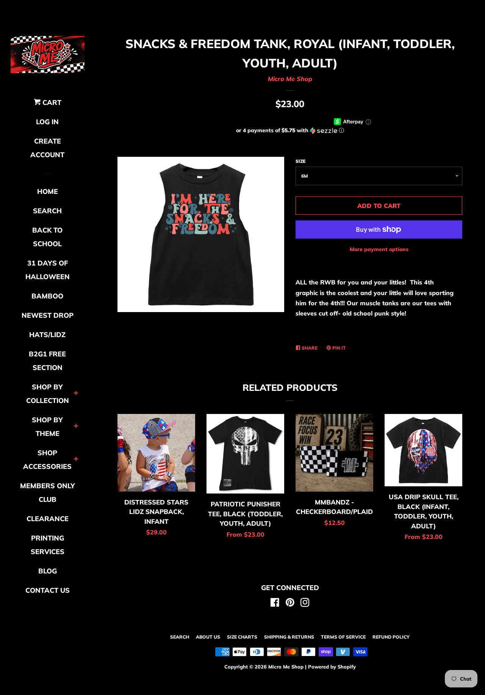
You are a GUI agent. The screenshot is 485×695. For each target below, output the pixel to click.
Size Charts (242, 637)
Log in (47, 121)
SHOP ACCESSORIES (47, 459)
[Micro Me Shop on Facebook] (275, 604)
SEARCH (47, 210)
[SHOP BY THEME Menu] (76, 426)
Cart (51, 102)
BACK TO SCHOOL (47, 237)
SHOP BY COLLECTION (47, 394)
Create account (47, 148)
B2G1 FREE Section (47, 361)
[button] (289, 130)
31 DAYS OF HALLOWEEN (47, 270)
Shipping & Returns (289, 637)
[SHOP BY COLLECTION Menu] (76, 393)
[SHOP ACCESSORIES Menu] (76, 459)
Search (179, 637)
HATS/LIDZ (47, 334)
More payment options (379, 249)
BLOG (47, 571)
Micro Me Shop (290, 79)
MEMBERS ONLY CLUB (47, 492)
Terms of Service (343, 637)
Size (300, 161)
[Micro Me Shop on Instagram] (305, 604)
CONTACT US (47, 590)
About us (208, 637)
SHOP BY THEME (47, 426)
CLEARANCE (48, 518)
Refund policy (391, 637)
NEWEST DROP (48, 315)
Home (47, 191)
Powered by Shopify (332, 667)
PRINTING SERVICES (47, 545)
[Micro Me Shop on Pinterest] (290, 604)
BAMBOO (47, 296)
